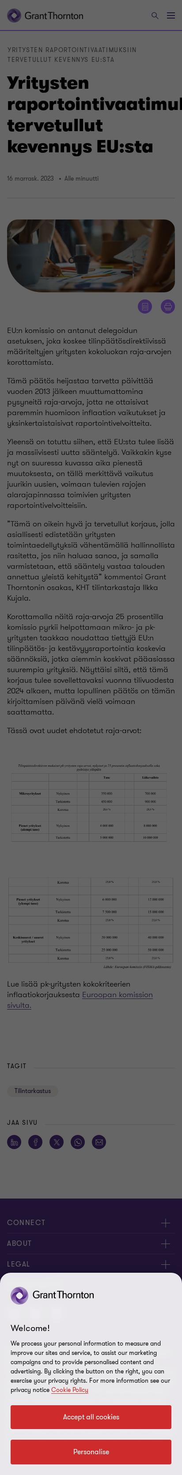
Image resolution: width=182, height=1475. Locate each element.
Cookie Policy (69, 1390)
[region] (91, 1374)
